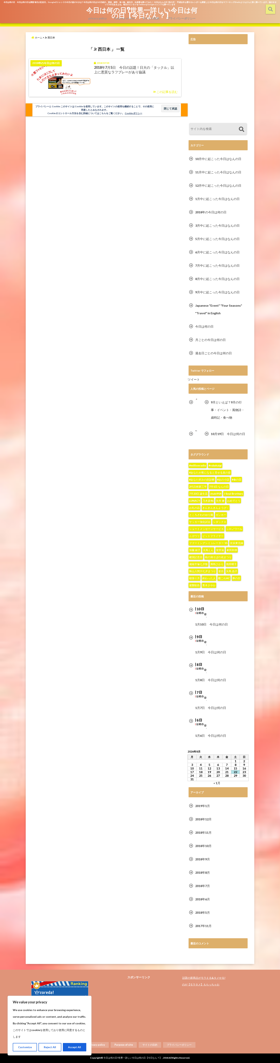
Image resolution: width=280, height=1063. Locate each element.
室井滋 (220, 550)
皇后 (221, 571)
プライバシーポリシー (181, 18)
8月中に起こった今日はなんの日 (217, 279)
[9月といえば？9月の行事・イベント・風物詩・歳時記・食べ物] (196, 399)
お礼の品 (194, 507)
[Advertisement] (218, 84)
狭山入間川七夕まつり (202, 571)
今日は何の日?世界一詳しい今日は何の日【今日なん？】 (142, 12)
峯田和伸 (231, 550)
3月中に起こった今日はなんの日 (217, 225)
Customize (25, 1047)
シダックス (219, 521)
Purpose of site (124, 18)
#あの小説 (223, 479)
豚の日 (236, 578)
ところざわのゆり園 (201, 514)
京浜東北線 (236, 543)
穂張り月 (194, 578)
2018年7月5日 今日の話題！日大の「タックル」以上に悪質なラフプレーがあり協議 (134, 69)
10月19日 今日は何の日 (228, 434)
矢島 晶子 (231, 571)
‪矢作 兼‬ (220, 500)
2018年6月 (202, 899)
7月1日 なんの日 (219, 486)
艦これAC (224, 578)
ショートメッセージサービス (206, 528)
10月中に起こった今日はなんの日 (218, 159)
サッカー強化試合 (199, 521)
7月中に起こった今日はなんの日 (217, 265)
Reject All (50, 1047)
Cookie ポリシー (133, 113)
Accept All (74, 1047)
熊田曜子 (231, 564)
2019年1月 (202, 806)
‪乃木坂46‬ (208, 500)
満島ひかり (217, 564)
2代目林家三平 (198, 486)
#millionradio (197, 465)
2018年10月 (203, 846)
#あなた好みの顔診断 (202, 479)
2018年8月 (202, 872)
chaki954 (215, 493)
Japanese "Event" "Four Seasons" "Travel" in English (218, 309)
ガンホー (221, 514)
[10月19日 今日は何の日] (196, 431)
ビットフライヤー (213, 535)
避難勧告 (194, 585)
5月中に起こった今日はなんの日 (217, 239)
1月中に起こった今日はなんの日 (217, 199)
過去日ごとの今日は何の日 (213, 353)
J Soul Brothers (233, 493)
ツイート (194, 379)
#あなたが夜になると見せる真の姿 (210, 472)
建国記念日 (195, 557)
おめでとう (233, 500)
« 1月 (217, 783)
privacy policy (97, 18)
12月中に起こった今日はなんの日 (218, 185)
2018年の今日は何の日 (210, 212)
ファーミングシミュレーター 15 (208, 543)
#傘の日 (236, 479)
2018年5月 (202, 912)
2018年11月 (203, 832)
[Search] (241, 129)
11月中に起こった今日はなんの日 (218, 172)
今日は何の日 (204, 326)
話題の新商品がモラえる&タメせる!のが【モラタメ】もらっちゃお (203, 981)
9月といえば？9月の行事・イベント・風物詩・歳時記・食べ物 (227, 409)
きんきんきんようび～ (215, 507)
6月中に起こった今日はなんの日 (217, 252)
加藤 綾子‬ (194, 550)
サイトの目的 (150, 18)
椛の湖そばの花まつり (218, 557)
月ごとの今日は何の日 (210, 340)
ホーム (38, 37)
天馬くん (208, 550)
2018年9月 (202, 859)
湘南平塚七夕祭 (198, 564)
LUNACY (194, 500)
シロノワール (234, 528)
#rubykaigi (215, 465)
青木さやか (209, 585)
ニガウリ (194, 535)
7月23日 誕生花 (198, 493)
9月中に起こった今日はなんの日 (217, 292)
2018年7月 (202, 886)
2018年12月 (203, 819)
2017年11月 (203, 926)
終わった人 (209, 578)
